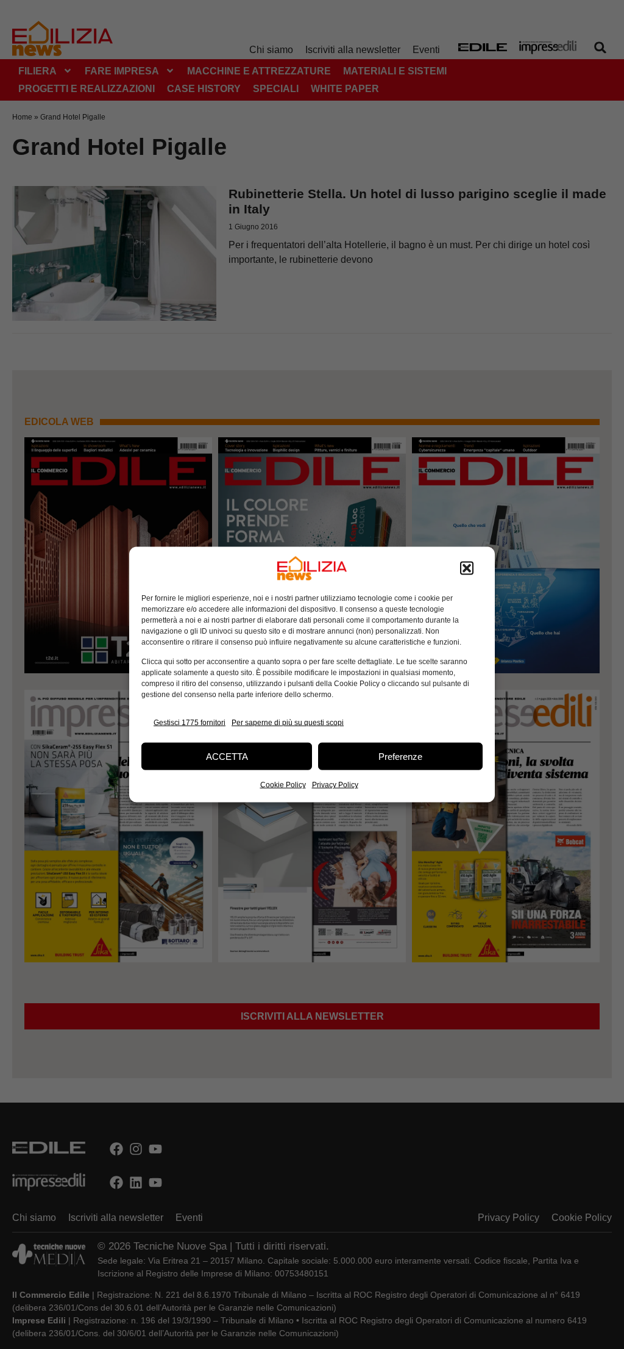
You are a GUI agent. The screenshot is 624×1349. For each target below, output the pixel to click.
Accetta (227, 756)
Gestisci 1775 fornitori (189, 722)
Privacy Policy (335, 785)
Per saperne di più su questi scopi (288, 722)
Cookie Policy (283, 785)
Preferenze (400, 756)
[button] (467, 568)
